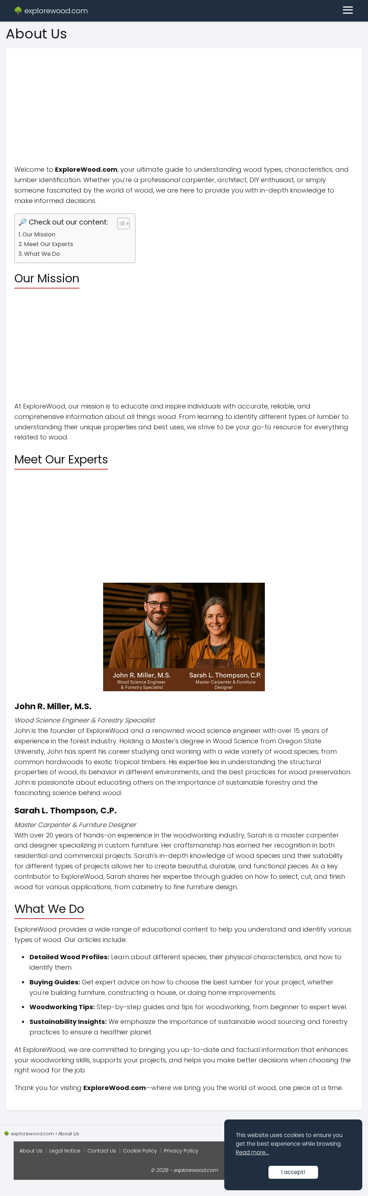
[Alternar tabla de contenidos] (120, 223)
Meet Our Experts (48, 244)
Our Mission (38, 234)
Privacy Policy (181, 1150)
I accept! (293, 1172)
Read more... (252, 1152)
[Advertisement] (184, 98)
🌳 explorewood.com (51, 11)
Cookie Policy (140, 1150)
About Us (30, 1150)
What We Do (42, 254)
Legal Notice (64, 1150)
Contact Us (101, 1150)
